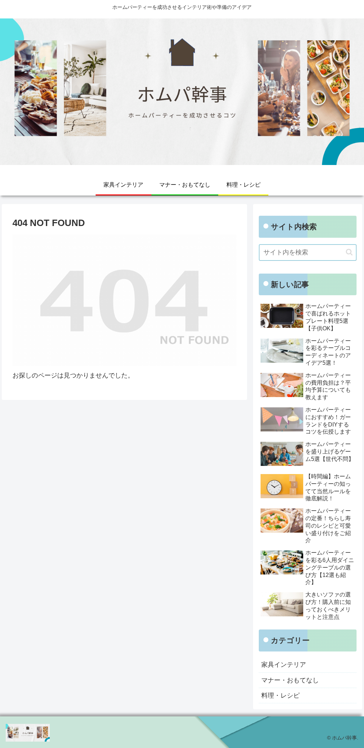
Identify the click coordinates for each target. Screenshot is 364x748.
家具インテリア (283, 664)
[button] (349, 252)
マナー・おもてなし (290, 680)
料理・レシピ (280, 695)
